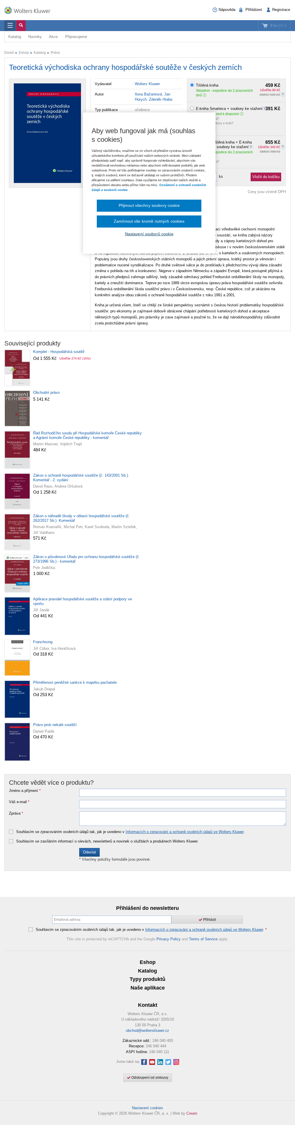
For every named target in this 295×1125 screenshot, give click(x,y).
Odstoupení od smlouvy (149, 1078)
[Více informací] (251, 147)
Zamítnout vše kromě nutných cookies (149, 221)
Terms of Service (203, 939)
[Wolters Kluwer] (30, 9)
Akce (53, 37)
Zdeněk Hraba (160, 99)
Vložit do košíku (265, 177)
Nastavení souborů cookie (149, 234)
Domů (9, 53)
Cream (191, 1113)
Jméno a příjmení (25, 791)
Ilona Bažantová (148, 94)
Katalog (14, 37)
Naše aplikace (148, 988)
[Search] (21, 25)
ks (221, 176)
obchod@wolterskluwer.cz (147, 1030)
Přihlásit (209, 920)
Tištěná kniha (238, 85)
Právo (55, 53)
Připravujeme (76, 37)
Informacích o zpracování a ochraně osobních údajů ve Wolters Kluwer (184, 832)
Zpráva (16, 813)
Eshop (24, 53)
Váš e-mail (19, 802)
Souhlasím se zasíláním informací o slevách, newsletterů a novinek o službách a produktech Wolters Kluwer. (107, 841)
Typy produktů (147, 979)
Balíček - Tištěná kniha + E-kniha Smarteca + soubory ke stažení (238, 144)
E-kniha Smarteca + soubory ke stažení (238, 108)
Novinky (35, 37)
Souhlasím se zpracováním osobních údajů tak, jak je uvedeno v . (130, 832)
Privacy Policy (168, 939)
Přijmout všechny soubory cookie (149, 205)
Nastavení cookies (147, 1108)
